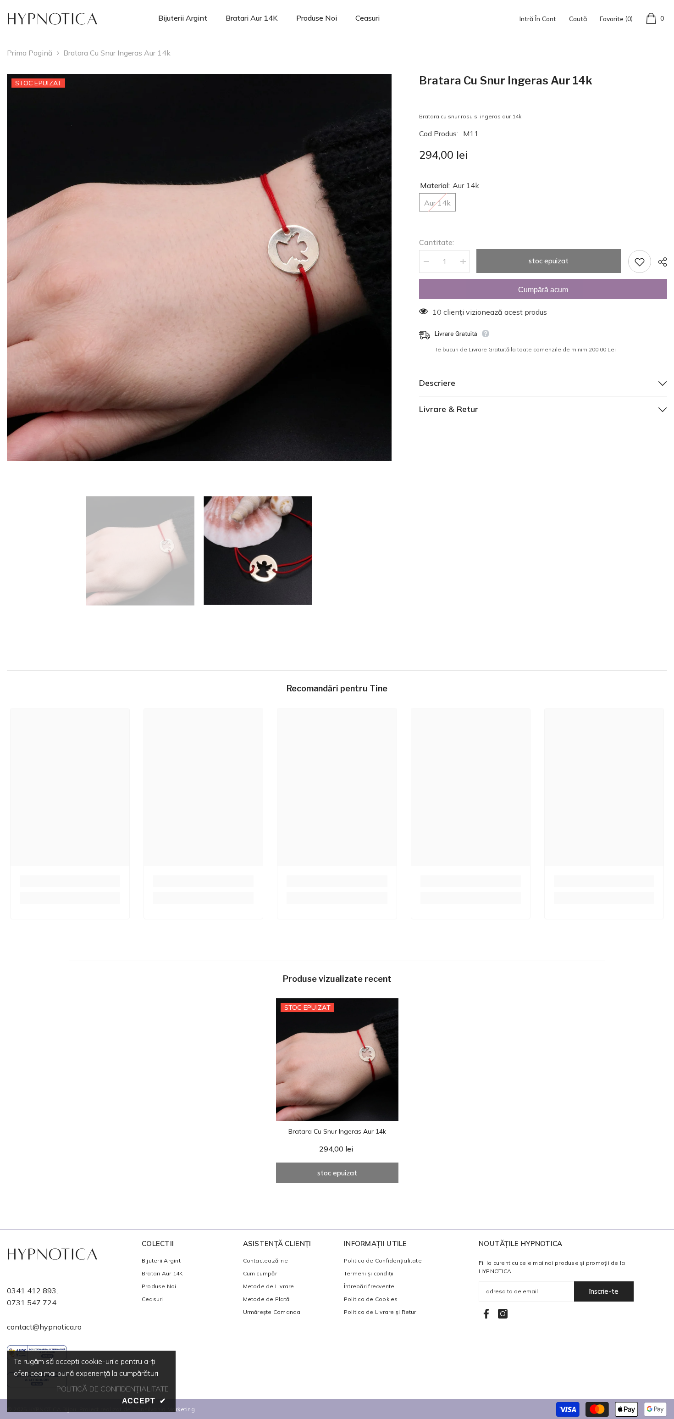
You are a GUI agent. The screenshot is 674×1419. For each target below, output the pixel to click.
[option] (199, 267)
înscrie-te (604, 1291)
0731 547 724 (31, 1302)
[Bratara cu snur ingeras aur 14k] (337, 1059)
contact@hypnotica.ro (44, 1326)
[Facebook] (486, 1313)
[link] (70, 881)
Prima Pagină (30, 52)
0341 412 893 (31, 1290)
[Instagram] (502, 1313)
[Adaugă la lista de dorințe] (639, 261)
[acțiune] (659, 262)
